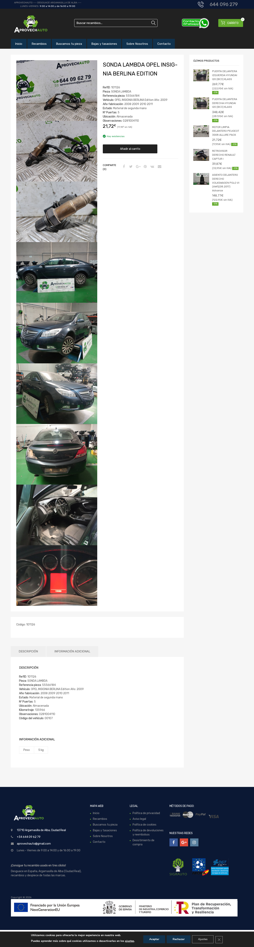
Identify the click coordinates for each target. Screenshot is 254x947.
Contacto (164, 44)
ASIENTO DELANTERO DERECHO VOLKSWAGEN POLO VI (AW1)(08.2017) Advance (225, 182)
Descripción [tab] (28, 651)
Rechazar (179, 939)
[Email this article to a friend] (159, 166)
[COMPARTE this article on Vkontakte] (151, 166)
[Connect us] (173, 842)
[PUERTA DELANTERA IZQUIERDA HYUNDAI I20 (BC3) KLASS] (201, 75)
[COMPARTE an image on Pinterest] (144, 166)
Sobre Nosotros (137, 44)
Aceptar (154, 939)
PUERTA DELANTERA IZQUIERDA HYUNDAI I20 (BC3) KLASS (224, 75)
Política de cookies (144, 824)
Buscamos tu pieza (69, 44)
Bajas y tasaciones (104, 44)
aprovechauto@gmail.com (34, 843)
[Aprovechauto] (28, 23)
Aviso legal (139, 819)
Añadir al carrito (130, 149)
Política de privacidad (146, 813)
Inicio (18, 44)
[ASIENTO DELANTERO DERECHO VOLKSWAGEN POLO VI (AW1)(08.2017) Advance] (201, 179)
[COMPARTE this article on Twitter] (130, 166)
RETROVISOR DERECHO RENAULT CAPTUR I (224, 154)
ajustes (129, 941)
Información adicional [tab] (72, 651)
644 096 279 (224, 4)
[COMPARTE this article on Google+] (137, 166)
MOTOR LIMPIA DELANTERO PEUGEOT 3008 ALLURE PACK (225, 131)
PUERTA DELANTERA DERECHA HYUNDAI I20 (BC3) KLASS (224, 103)
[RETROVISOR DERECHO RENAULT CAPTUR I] (201, 155)
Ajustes (203, 939)
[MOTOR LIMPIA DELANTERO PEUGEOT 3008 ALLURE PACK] (201, 131)
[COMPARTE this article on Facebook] (123, 166)
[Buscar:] (116, 23)
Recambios (39, 44)
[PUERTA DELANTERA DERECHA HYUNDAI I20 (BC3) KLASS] (201, 103)
